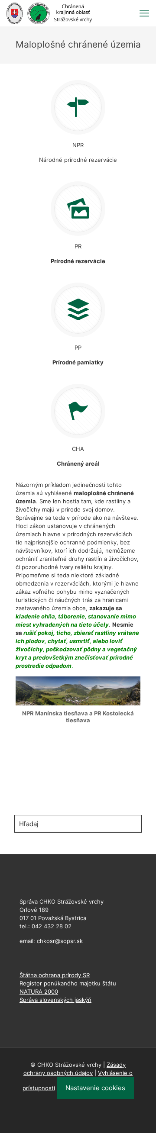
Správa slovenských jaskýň (55, 999)
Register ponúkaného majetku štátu (68, 983)
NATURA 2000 (39, 991)
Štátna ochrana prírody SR (55, 975)
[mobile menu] (144, 13)
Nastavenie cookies (95, 1088)
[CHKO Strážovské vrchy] (49, 13)
